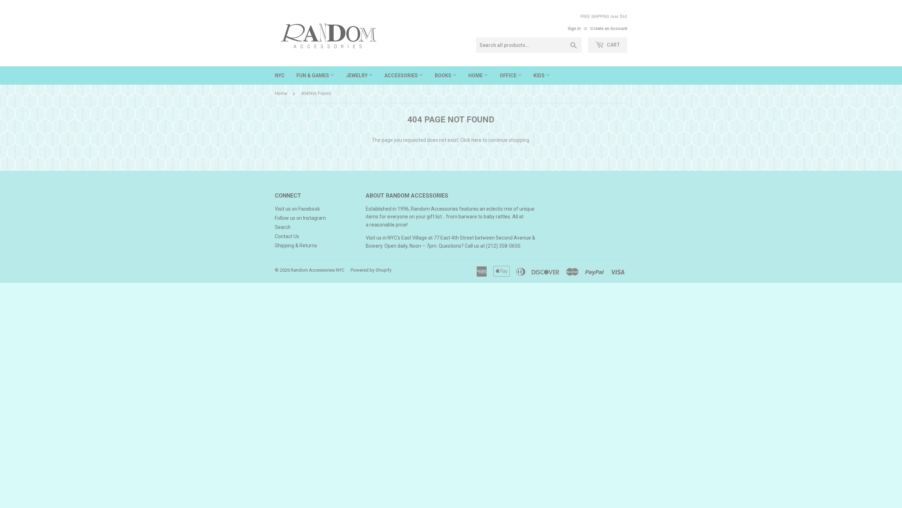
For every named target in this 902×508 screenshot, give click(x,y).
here (476, 140)
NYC (280, 75)
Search (283, 227)
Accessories (401, 75)
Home (476, 75)
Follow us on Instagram (300, 218)
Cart (613, 45)
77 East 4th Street (454, 238)
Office (509, 75)
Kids (539, 75)
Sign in (574, 28)
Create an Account (608, 28)
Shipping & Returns (296, 245)
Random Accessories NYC (317, 270)
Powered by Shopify (371, 270)
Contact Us (287, 236)
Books (443, 75)
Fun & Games (313, 75)
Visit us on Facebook (297, 209)
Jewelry (357, 75)
